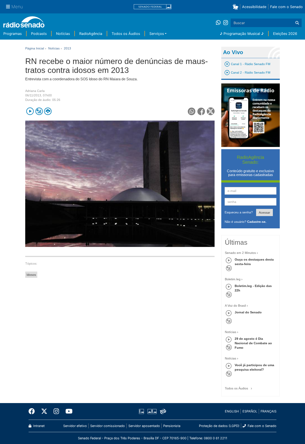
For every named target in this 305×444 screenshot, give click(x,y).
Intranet (38, 426)
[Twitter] (44, 411)
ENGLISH (232, 411)
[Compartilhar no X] (211, 111)
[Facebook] (33, 411)
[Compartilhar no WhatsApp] (192, 111)
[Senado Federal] (152, 6)
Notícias (63, 33)
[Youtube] (67, 411)
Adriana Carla (35, 91)
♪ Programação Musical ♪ (242, 33)
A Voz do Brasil (235, 305)
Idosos (31, 274)
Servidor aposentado (144, 426)
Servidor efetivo (75, 426)
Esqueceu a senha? (239, 212)
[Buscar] (297, 23)
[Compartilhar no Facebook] (201, 111)
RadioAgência (90, 33)
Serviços (156, 33)
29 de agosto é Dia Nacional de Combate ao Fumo (253, 343)
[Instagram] (225, 23)
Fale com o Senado (286, 6)
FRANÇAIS (268, 411)
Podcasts (39, 33)
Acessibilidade (254, 6)
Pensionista (171, 426)
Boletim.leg (232, 279)
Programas (12, 33)
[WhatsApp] (219, 23)
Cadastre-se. (256, 221)
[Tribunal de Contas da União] (162, 411)
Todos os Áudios (126, 33)
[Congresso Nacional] (152, 411)
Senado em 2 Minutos (240, 253)
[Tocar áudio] (30, 111)
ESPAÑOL (249, 411)
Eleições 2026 (285, 33)
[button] (236, 7)
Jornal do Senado (248, 312)
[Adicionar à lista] (39, 111)
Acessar (264, 212)
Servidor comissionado (107, 426)
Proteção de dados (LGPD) (219, 426)
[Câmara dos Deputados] (142, 411)
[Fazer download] (48, 111)
